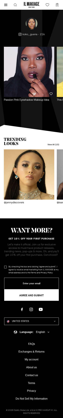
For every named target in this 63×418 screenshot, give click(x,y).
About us (31, 367)
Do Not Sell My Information (32, 398)
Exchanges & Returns (31, 351)
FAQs (31, 343)
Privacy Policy (47, 272)
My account (31, 359)
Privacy (31, 390)
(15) (53, 144)
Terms (33, 272)
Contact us (31, 375)
